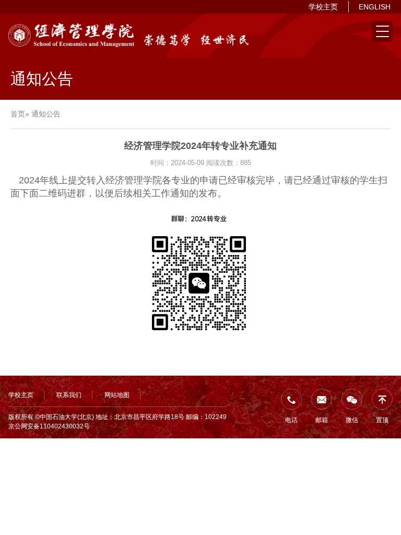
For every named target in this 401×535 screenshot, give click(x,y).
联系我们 (68, 395)
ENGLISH (375, 7)
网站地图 (116, 395)
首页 (17, 114)
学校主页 (323, 7)
